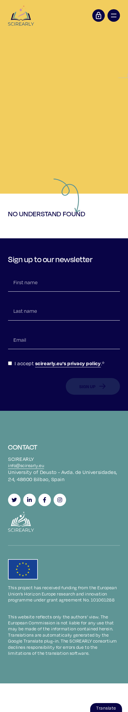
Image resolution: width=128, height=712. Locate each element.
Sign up (87, 386)
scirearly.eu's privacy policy (68, 363)
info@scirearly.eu (26, 465)
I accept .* (60, 363)
